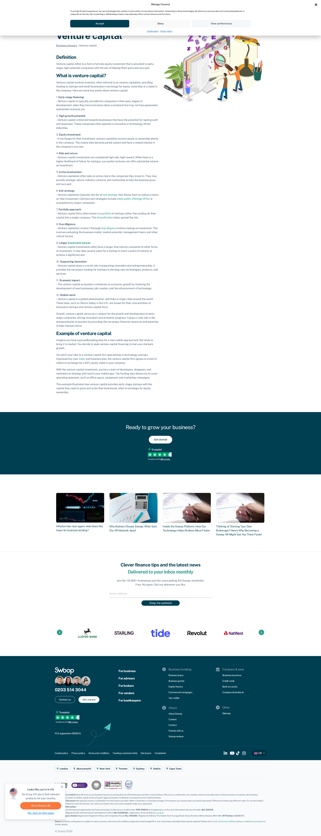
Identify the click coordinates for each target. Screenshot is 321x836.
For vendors (126, 693)
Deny (160, 23)
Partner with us (176, 730)
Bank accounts (229, 686)
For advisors (127, 678)
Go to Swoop (40, 805)
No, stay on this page (41, 813)
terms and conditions (227, 821)
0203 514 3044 (70, 689)
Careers (173, 719)
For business (127, 671)
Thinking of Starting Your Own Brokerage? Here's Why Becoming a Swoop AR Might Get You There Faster (239, 530)
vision (82, 358)
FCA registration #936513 (68, 733)
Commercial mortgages (180, 692)
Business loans (176, 675)
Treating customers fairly (125, 753)
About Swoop (175, 713)
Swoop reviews (176, 736)
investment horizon (79, 242)
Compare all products (233, 692)
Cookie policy (153, 31)
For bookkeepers (130, 700)
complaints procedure (253, 821)
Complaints (160, 753)
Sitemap (226, 713)
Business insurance (231, 675)
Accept (99, 23)
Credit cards (228, 681)
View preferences (221, 23)
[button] (316, 4)
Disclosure (146, 753)
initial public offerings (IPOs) (133, 198)
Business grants (176, 681)
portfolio (106, 213)
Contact (173, 725)
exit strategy (110, 194)
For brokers (126, 685)
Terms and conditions (98, 753)
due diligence (109, 228)
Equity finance (176, 686)
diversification (105, 217)
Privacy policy (166, 31)
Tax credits (174, 698)
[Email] (160, 593)
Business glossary (66, 45)
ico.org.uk (159, 813)
